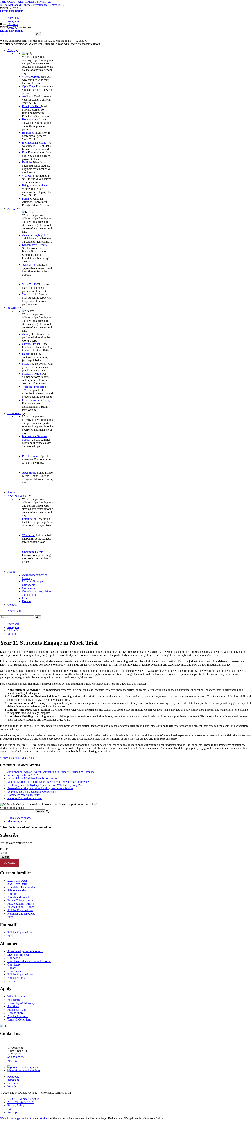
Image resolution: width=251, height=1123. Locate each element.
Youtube (12, 633)
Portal (10, 916)
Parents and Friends (18, 897)
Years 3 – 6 (29, 264)
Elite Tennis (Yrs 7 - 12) (36, 400)
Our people (28, 584)
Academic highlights (34, 235)
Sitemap (12, 1112)
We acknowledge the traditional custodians (24, 1118)
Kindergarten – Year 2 (35, 244)
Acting (26, 334)
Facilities (27, 162)
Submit (5, 856)
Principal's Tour (31, 106)
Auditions (28, 96)
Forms (26, 198)
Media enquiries (16, 821)
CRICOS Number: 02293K (23, 1098)
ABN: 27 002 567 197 (20, 1102)
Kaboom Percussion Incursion (24, 798)
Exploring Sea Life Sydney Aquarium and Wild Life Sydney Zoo (45, 785)
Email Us (12, 1060)
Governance (14, 971)
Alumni (11, 492)
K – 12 (11, 208)
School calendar (16, 890)
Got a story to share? (19, 817)
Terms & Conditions (19, 1019)
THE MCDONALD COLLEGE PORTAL (25, 1)
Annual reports (16, 977)
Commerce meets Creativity (23, 794)
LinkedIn (12, 24)
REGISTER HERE (11, 11)
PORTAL (9, 862)
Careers (26, 598)
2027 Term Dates (17, 883)
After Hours (29, 472)
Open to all (14, 413)
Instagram (13, 21)
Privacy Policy (15, 1105)
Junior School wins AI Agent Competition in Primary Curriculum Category (50, 771)
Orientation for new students (23, 887)
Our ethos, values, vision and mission (29, 961)
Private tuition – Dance (20, 906)
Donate (26, 601)
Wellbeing (28, 175)
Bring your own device (35, 185)
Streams (12, 307)
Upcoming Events (32, 551)
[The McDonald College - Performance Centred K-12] (32, 4)
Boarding (27, 132)
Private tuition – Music (20, 903)
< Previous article (10, 757)
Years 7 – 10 (29, 284)
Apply (11, 50)
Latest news (29, 518)
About (11, 571)
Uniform (12, 893)
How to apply (30, 119)
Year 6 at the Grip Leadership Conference (31, 791)
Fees (25, 152)
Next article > (29, 757)
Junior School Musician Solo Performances (32, 778)
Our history (28, 588)
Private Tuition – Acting (21, 900)
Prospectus (13, 999)
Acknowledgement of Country (25, 951)
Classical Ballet (31, 343)
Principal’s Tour (16, 1009)
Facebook (13, 17)
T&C (10, 1108)
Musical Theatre (32, 373)
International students (34, 142)
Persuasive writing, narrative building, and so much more (40, 788)
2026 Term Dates (17, 880)
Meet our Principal (33, 581)
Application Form (17, 1016)
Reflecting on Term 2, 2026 (23, 775)
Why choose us (31, 76)
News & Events (16, 495)
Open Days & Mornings (21, 1003)
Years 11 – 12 (30, 294)
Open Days (29, 86)
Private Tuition (31, 456)
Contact (11, 604)
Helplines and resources (21, 913)
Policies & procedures (20, 910)
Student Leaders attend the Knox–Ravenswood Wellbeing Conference (48, 781)
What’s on (28, 535)
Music (26, 363)
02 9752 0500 (15, 1057)
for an (12, 807)
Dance (26, 353)
